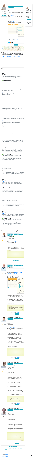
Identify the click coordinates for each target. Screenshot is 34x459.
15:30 (20, 285)
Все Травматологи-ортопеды (17, 449)
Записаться (4, 15)
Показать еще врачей (13, 446)
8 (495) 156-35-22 (13, 15)
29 (15, 286)
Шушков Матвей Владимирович (14, 4)
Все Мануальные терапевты (7, 448)
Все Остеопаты (20, 448)
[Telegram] (11, 42)
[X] (12, 42)
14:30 (22, 284)
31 (8, 287)
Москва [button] (17, 1)
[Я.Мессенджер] (8, 42)
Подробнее (17, 260)
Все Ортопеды (14, 448)
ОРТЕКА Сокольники (16, 56)
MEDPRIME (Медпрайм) (17, 241)
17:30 (21, 27)
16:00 (22, 285)
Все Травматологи (7, 449)
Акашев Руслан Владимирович (13, 362)
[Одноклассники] (10, 42)
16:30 (18, 286)
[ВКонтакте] (9, 42)
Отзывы (14, 260)
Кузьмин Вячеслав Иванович (13, 408)
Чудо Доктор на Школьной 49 (6, 56)
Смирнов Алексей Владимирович (14, 317)
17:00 (19, 27)
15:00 (18, 285)
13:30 (18, 284)
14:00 (20, 284)
